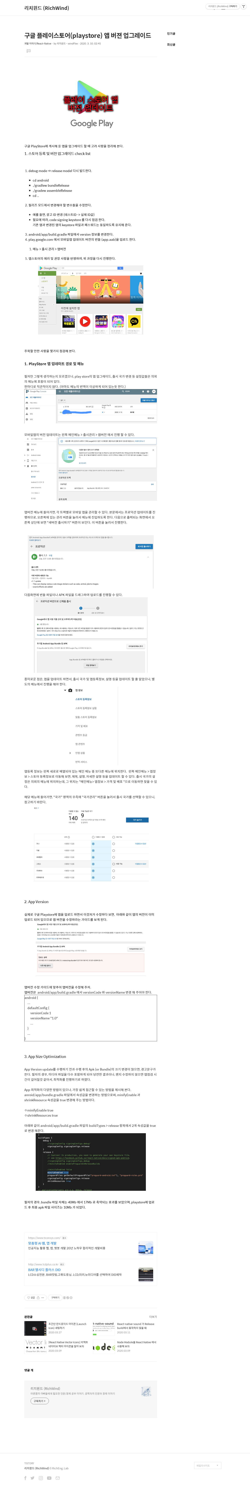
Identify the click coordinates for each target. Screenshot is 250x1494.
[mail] (58, 1478)
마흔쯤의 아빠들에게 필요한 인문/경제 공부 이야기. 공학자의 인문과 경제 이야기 (73, 1393)
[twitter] (33, 1478)
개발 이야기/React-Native (37, 43)
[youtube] (49, 1478)
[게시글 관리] (42, 1297)
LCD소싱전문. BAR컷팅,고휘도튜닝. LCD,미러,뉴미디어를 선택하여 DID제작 (75, 1274)
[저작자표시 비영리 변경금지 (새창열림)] (67, 1297)
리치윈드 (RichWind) (46, 8)
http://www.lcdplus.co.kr (43, 1264)
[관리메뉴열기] (243, 6)
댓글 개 (28, 1370)
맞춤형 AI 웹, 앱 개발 (42, 1243)
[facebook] (25, 1478)
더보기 (153, 1317)
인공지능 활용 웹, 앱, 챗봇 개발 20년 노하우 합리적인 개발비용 (66, 1248)
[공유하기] (38, 1297)
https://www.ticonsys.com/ (44, 1237)
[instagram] (41, 1478)
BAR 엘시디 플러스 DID (44, 1270)
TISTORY (29, 1463)
